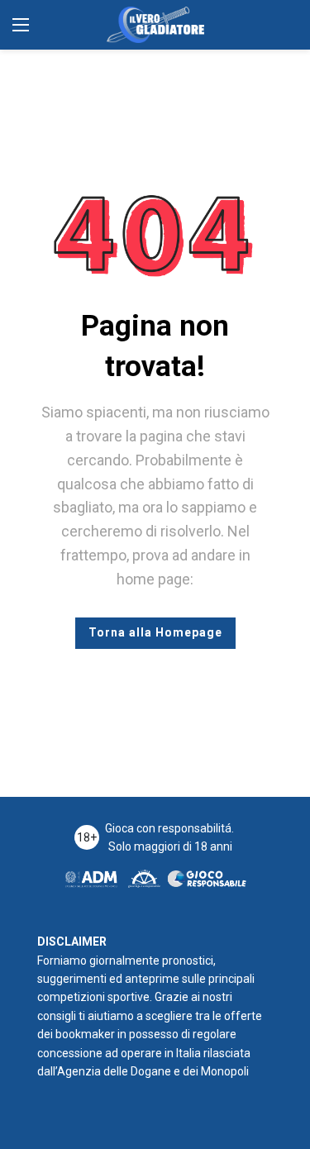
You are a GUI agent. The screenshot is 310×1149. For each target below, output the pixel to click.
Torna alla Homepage (155, 632)
